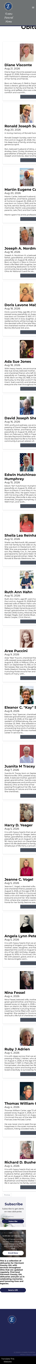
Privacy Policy (25, 1354)
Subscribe (13, 1221)
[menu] (33, 7)
